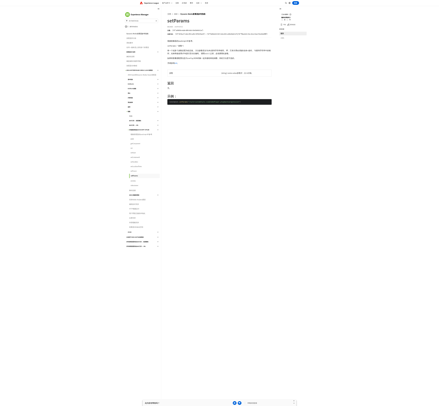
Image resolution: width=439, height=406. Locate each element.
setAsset (133, 153)
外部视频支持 (134, 222)
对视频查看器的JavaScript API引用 (139, 130)
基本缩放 (130, 79)
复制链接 (292, 24)
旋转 (129, 107)
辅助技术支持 (134, 204)
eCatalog (131, 84)
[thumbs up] (235, 403)
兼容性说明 (130, 57)
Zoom (129, 232)
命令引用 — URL (133, 125)
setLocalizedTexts (136, 166)
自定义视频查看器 (134, 195)
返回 (282, 33)
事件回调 (132, 190)
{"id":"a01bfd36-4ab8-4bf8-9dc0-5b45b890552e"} (187, 30)
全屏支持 (132, 218)
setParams (134, 176)
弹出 (129, 93)
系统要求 (129, 43)
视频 (129, 111)
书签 (284, 24)
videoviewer (134, 185)
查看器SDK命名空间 (136, 227)
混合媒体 (130, 102)
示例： (283, 38)
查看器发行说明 (130, 52)
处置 (132, 139)
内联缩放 (130, 98)
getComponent (135, 144)
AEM (175, 14)
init (176, 63)
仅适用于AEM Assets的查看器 (135, 237)
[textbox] (141, 21)
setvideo (133, 181)
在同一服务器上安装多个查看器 (137, 47)
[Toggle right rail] (280, 9)
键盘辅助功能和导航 (133, 61)
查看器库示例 (131, 38)
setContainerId (135, 157)
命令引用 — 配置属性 (135, 120)
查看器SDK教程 (131, 66)
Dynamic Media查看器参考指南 (192, 14)
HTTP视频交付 (134, 209)
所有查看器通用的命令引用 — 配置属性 (137, 242)
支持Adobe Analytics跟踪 (137, 200)
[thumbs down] (239, 403)
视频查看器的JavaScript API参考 (141, 134)
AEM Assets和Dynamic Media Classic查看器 (139, 70)
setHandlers (134, 162)
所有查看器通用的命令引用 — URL (136, 246)
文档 (169, 14)
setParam (134, 171)
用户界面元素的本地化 (137, 213)
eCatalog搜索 (132, 88)
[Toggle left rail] (158, 9)
